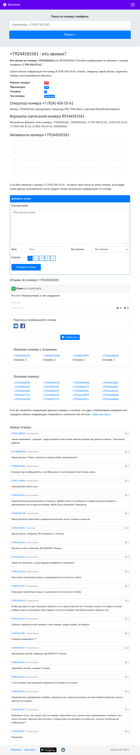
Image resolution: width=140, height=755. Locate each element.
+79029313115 (18, 619)
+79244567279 (51, 399)
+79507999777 (18, 709)
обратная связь (101, 414)
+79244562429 (21, 355)
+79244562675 (81, 399)
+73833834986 (18, 466)
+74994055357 (18, 648)
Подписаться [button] (71, 337)
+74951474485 (18, 633)
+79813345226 (18, 600)
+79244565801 (110, 383)
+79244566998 (81, 383)
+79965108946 (18, 433)
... (43, 288)
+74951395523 (18, 557)
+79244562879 (81, 395)
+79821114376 (18, 571)
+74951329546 (18, 542)
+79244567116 (21, 395)
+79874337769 (18, 586)
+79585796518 (18, 513)
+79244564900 (21, 391)
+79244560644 (110, 355)
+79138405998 (18, 451)
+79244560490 (21, 383)
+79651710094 (18, 481)
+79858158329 (18, 495)
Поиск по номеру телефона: (70, 16)
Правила (16, 749)
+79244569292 (110, 391)
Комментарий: (20, 205)
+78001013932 (18, 677)
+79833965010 (18, 691)
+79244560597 (51, 391)
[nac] (132, 5)
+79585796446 (18, 662)
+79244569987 (81, 391)
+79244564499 (81, 355)
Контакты (30, 749)
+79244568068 (110, 395)
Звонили (13, 5)
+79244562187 (51, 387)
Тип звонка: (77, 249)
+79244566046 (110, 399)
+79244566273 (81, 387)
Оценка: (16, 257)
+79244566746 (21, 399)
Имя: (14, 249)
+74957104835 (18, 528)
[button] (70, 35)
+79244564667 (110, 387)
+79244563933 (51, 383)
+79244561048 (51, 355)
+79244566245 (51, 395)
